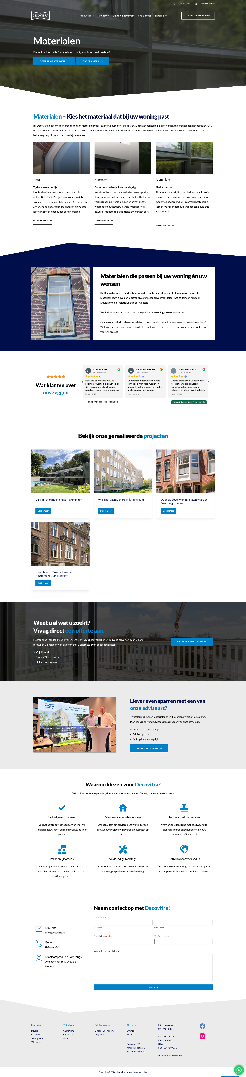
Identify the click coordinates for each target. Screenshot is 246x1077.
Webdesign (122, 1072)
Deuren (35, 1030)
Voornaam (98, 927)
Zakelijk (159, 15)
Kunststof (68, 1034)
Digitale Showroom (123, 15)
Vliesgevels (36, 1042)
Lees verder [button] (91, 394)
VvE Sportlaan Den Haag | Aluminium (121, 499)
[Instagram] (202, 1036)
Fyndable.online (140, 1072)
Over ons (131, 1030)
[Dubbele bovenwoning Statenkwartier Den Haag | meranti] (185, 471)
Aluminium (68, 1030)
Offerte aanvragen (198, 15)
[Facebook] (202, 1026)
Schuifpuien (37, 1038)
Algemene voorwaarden (170, 1055)
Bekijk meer (44, 511)
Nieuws (130, 1034)
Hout (65, 1038)
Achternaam (159, 927)
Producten (85, 15)
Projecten (103, 15)
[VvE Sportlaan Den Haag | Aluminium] (123, 471)
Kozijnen (35, 1034)
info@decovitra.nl (208, 3)
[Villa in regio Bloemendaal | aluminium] (60, 471)
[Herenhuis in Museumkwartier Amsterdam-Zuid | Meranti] (60, 544)
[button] (82, 382)
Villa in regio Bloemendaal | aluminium (58, 499)
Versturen (153, 987)
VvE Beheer (144, 15)
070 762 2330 (185, 3)
